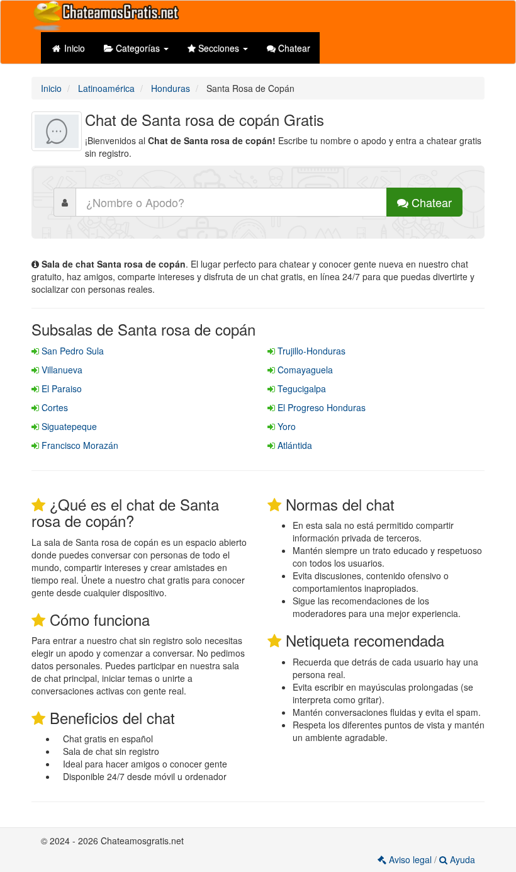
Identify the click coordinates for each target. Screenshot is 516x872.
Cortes (53, 407)
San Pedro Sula (71, 350)
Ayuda (461, 859)
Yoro (285, 426)
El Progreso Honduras (320, 407)
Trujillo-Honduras (310, 350)
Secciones (219, 48)
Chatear (293, 48)
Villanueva (60, 369)
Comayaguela (304, 369)
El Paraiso (60, 388)
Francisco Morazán (78, 445)
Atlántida (293, 445)
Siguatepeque (68, 426)
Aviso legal (410, 859)
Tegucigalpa (300, 388)
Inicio (73, 48)
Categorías (137, 48)
